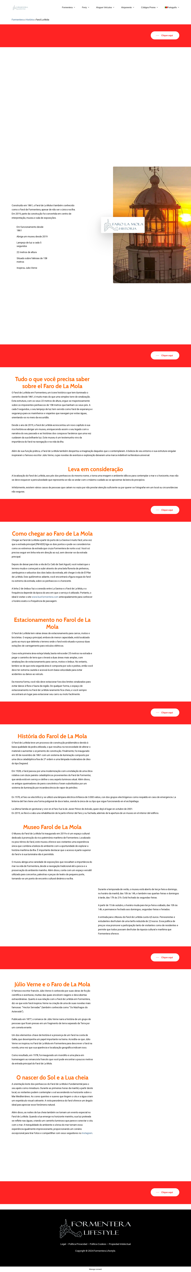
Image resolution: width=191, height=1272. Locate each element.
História (30, 19)
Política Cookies (98, 1244)
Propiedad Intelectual (120, 1244)
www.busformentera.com (45, 596)
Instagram (87, 1133)
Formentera (18, 19)
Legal (63, 1244)
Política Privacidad (77, 1244)
